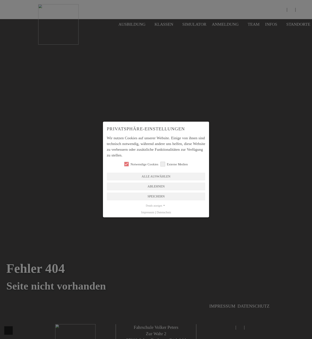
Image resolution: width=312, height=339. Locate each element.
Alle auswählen (156, 176)
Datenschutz (164, 212)
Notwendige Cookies (144, 164)
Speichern (156, 196)
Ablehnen (156, 186)
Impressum (147, 212)
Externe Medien (177, 164)
